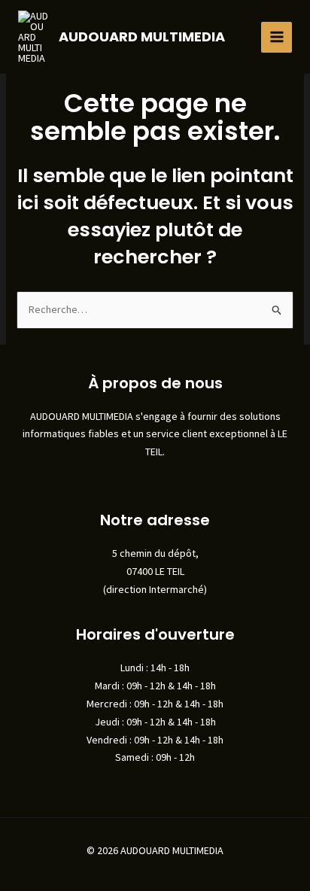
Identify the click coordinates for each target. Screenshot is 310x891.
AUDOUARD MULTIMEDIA (142, 36)
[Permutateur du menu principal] (276, 37)
